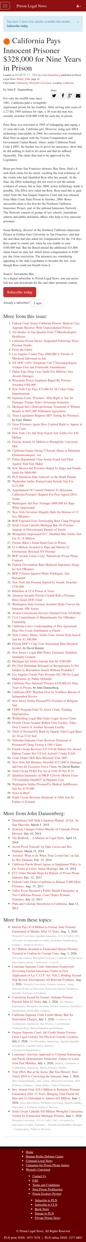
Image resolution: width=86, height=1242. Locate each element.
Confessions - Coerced (46, 962)
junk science (43, 1080)
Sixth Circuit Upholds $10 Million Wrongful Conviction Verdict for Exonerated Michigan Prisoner (47, 1113)
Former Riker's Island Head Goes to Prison (39, 543)
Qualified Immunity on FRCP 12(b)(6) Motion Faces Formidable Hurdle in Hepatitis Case (45, 777)
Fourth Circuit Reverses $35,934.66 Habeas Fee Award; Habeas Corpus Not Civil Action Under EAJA (47, 751)
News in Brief (21, 793)
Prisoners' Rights (57, 1067)
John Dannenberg (51, 75)
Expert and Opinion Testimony (61, 988)
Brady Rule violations (38, 1010)
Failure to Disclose (48, 1107)
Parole (43, 1067)
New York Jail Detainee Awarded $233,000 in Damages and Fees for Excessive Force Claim (47, 764)
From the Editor (22, 349)
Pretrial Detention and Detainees (46, 1028)
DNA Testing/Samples (23, 1080)
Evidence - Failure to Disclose (27, 944)
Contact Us (39, 1176)
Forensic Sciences (56, 984)
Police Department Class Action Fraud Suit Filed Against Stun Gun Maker (42, 461)
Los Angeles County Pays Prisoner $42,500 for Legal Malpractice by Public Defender (45, 676)
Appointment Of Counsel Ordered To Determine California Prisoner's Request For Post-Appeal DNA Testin (44, 494)
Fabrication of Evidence (24, 1107)
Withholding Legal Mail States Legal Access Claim (44, 718)
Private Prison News (47, 1218)
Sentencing (22, 82)
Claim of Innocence (61, 1085)
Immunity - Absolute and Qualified (53, 1124)
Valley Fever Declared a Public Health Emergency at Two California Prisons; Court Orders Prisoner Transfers (45, 894)
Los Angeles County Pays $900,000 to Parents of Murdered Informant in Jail (42, 356)
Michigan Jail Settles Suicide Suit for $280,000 (41, 661)
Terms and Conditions (46, 1185)
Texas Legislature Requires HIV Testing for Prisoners (45, 415)
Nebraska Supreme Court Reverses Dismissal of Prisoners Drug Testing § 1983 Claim (41, 742)
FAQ (35, 1180)
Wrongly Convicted (38, 1169)
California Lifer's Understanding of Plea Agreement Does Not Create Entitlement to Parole (44, 628)
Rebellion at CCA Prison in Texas (33, 591)
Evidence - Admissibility (36, 1085)
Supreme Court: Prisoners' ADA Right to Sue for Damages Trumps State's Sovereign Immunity (42, 400)
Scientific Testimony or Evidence (29, 993)
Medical (59, 1063)
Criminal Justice (34, 1045)
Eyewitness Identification (64, 940)
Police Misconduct (21, 958)
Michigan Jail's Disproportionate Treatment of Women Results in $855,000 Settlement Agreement (46, 408)
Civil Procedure (37, 1041)
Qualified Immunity (46, 936)
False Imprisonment (22, 962)
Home (29, 1152)
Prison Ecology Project (46, 1194)
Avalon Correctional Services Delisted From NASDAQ (46, 613)
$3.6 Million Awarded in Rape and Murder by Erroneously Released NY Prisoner (40, 549)
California (68, 82)
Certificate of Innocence (69, 958)
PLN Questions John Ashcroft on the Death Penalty (44, 477)
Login (37, 303)
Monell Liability (73, 1102)
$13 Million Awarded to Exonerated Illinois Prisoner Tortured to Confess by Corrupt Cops (45, 951)
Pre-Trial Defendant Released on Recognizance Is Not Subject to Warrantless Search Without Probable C (45, 667)
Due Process (46, 1023)
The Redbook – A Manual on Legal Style (38, 838)
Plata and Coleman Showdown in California (39, 904)
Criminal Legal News (39, 1161)
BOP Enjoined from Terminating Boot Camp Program (46, 521)
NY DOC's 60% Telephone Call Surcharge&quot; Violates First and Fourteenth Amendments (44, 365)
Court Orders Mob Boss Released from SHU (39, 758)
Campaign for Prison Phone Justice (47, 1165)
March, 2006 (23, 79)
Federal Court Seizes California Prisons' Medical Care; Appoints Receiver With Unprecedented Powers (46, 325)
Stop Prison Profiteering (47, 1189)
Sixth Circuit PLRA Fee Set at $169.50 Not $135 (43, 771)
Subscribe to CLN (46, 1204)
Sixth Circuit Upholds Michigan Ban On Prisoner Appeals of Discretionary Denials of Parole (43, 527)
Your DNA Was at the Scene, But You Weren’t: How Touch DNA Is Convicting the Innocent (45, 1074)
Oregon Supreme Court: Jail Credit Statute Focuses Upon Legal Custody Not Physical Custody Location (45, 1034)
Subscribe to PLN (46, 1200)
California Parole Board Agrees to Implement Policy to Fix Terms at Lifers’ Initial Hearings (46, 866)
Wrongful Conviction (40, 82)
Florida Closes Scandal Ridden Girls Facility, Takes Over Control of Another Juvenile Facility (44, 725)
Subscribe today (17, 25)
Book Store (42, 1209)
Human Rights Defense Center (45, 1156)
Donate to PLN (44, 1213)
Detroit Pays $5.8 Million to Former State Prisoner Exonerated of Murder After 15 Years (44, 929)
